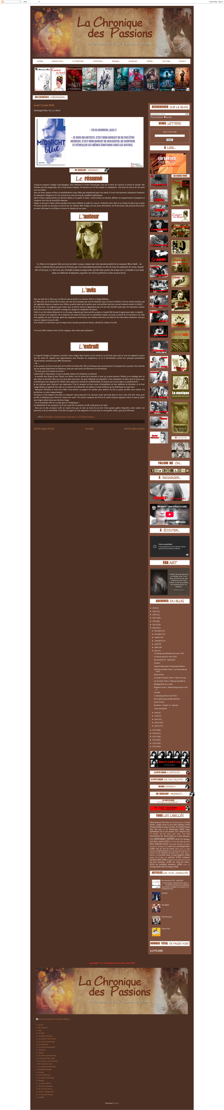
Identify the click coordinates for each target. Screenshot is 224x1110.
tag (178, 860)
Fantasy (187, 827)
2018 (154, 733)
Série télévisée (156, 844)
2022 (154, 621)
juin (156, 651)
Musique (187, 839)
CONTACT (182, 61)
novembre (158, 634)
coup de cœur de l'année (165, 849)
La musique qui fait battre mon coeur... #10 (169, 653)
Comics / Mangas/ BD (46, 1092)
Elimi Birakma (167, 917)
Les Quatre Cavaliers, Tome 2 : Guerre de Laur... (170, 678)
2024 (154, 615)
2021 (154, 625)
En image (164, 827)
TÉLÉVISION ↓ (98, 61)
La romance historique (46, 1078)
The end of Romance (45, 1086)
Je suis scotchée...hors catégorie (174, 831)
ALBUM (41, 1097)
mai (156, 713)
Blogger (116, 1103)
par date (169, 117)
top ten (184, 860)
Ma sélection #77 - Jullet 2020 (164, 660)
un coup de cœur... (181, 862)
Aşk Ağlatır (165, 905)
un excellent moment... (86, 417)
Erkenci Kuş (166, 929)
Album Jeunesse (155, 822)
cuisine (181, 848)
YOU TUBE (166, 61)
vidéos (185, 864)
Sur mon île (181, 841)
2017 (154, 737)
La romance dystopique (46, 1041)
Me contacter (42, 1028)
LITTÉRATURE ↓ (78, 61)
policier (171, 857)
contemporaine (60, 417)
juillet (156, 647)
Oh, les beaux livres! (45, 1089)
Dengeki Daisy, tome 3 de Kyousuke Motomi (169, 666)
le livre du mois (172, 851)
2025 (154, 611)
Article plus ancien (134, 428)
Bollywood (168, 822)
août (156, 644)
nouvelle (161, 857)
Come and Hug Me (160, 708)
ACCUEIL (40, 61)
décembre (158, 631)
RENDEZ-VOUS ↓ (58, 61)
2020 (154, 628)
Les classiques (43, 1044)
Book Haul (178, 822)
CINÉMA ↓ (150, 61)
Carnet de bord (167, 825)
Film (156, 829)
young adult (155, 867)
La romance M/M (44, 1083)
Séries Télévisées (44, 1075)
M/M (177, 839)
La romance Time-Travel (47, 1039)
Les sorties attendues (182, 836)
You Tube (41, 1033)
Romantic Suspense (45, 1069)
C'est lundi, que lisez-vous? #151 (165, 696)
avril (156, 716)
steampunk (170, 860)
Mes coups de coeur (45, 1064)
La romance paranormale (47, 1055)
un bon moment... (158, 862)
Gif (164, 829)
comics (169, 846)
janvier (157, 726)
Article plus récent (44, 428)
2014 (154, 746)
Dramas (41, 1072)
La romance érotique (45, 1094)
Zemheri (157, 663)
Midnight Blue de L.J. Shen (163, 684)
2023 (154, 618)
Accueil (89, 428)
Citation (180, 825)
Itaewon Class (159, 674)
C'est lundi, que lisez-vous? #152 (165, 657)
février (157, 722)
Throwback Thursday (176, 844)
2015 (154, 743)
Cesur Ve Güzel (159, 702)
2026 (154, 608)
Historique (173, 829)
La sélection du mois (45, 1036)
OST (171, 841)
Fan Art (175, 827)
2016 (154, 740)
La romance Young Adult (46, 1067)
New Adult (158, 842)
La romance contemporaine (48, 1061)
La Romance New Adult (46, 1058)
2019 (154, 730)
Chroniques (48, 417)
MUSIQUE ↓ (116, 61)
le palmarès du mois (167, 853)
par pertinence (158, 117)
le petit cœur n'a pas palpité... (172, 855)
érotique (169, 867)
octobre (157, 637)
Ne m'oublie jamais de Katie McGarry (167, 699)
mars (156, 719)
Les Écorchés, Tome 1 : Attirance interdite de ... (170, 681)
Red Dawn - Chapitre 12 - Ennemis (166, 705)
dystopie (161, 851)
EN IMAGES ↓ (133, 61)
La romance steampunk (46, 1047)
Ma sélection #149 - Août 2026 (172, 880)
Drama (153, 827)
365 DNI (157, 692)
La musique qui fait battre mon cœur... (165, 834)
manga (152, 857)
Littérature (71, 417)
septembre (158, 641)
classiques (161, 846)
